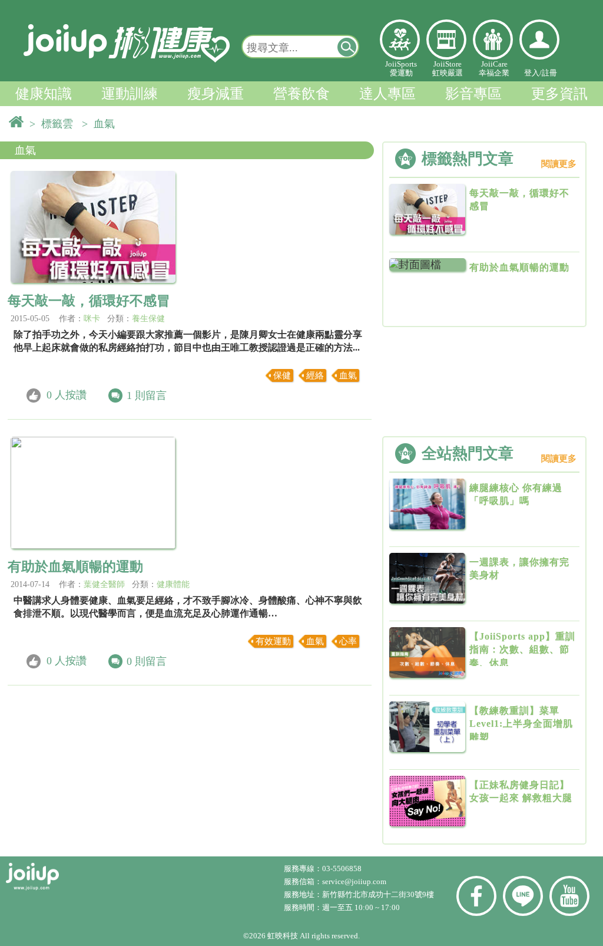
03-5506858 (342, 868)
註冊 (549, 72)
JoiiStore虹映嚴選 (447, 68)
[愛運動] (400, 39)
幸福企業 (493, 39)
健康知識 (43, 93)
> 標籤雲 (54, 124)
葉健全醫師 (104, 584)
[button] (347, 46)
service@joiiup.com (355, 881)
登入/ (533, 72)
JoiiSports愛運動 (401, 68)
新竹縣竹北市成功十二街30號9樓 (378, 894)
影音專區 (473, 93)
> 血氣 (101, 124)
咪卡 (92, 318)
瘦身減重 (215, 93)
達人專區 (387, 93)
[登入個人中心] (539, 39)
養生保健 (148, 318)
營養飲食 (301, 93)
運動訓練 (129, 93)
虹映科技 (282, 935)
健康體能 (173, 584)
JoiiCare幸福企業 (494, 68)
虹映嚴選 (446, 39)
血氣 (25, 150)
